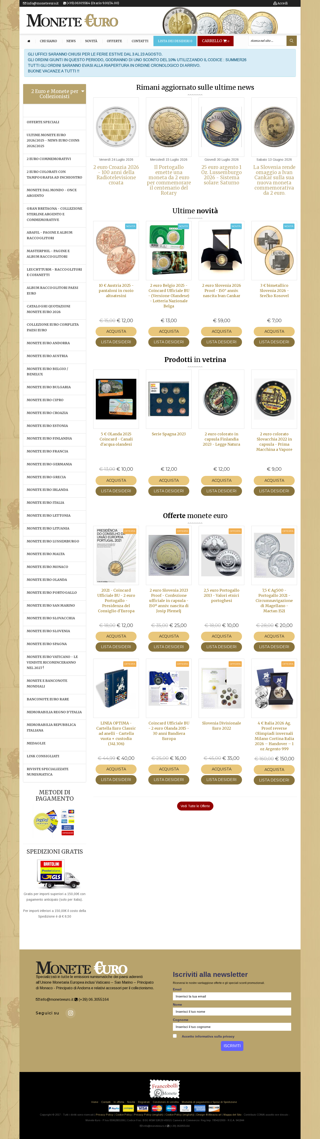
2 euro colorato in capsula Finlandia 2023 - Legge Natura (221, 439)
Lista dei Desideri (175, 41)
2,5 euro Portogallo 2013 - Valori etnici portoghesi (221, 595)
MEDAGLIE (36, 743)
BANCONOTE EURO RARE (48, 699)
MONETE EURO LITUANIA (48, 528)
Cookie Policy (123, 1114)
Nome (177, 1004)
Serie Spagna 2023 (169, 434)
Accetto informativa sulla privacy (207, 1036)
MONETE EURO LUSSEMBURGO (53, 541)
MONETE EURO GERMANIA (49, 464)
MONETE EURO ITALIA (45, 502)
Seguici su (48, 1013)
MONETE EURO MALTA (46, 554)
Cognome (180, 1020)
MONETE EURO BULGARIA (49, 387)
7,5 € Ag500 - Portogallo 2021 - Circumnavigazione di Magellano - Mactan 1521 (274, 600)
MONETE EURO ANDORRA (48, 343)
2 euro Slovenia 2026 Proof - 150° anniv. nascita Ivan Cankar (221, 290)
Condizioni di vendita (166, 1102)
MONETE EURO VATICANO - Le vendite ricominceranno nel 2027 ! (52, 662)
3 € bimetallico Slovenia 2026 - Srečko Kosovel (274, 290)
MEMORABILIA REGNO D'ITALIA (54, 712)
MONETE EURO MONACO (47, 567)
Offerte (114, 41)
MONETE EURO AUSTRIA (47, 356)
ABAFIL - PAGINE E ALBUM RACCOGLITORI (49, 235)
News (71, 41)
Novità (91, 41)
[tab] (54, 94)
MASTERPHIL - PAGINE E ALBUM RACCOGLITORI (48, 254)
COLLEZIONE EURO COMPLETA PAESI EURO (53, 327)
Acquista (116, 331)
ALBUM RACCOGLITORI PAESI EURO (52, 290)
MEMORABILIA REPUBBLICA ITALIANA (51, 727)
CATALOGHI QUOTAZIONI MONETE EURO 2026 (48, 309)
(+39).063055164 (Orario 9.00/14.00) (92, 3)
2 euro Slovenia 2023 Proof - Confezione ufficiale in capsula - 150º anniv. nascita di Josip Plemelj (169, 600)
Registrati (144, 1102)
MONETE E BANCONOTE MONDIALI (47, 683)
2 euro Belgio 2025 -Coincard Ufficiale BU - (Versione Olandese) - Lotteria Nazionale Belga (168, 295)
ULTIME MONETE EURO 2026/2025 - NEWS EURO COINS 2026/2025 (53, 140)
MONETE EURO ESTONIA (47, 426)
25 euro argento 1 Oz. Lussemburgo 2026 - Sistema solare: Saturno (221, 175)
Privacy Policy (104, 1114)
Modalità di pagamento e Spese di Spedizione (209, 1102)
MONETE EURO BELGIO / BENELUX (47, 372)
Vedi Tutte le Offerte (195, 806)
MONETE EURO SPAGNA (47, 644)
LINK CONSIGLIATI (43, 756)
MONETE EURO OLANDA (47, 580)
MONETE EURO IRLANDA (47, 490)
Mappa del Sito (232, 1114)
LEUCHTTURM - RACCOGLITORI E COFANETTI (54, 272)
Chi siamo (48, 41)
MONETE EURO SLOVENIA (48, 631)
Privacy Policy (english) (148, 1114)
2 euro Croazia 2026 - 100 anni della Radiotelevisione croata (116, 175)
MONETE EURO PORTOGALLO (52, 592)
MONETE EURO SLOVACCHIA (51, 618)
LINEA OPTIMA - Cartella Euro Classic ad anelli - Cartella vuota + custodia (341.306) (116, 733)
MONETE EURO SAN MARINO (51, 605)
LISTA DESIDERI (116, 342)
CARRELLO (215, 41)
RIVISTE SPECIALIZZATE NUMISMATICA (47, 772)
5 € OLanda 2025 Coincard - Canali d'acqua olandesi (116, 439)
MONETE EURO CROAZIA (47, 413)
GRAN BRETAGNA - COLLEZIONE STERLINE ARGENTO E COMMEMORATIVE (54, 214)
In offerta (119, 1102)
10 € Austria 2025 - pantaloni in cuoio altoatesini (116, 290)
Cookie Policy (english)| (179, 1114)
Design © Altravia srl (208, 1114)
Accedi (282, 3)
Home (94, 1102)
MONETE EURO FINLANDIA (49, 438)
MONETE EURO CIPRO (45, 400)
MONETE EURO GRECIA (46, 477)
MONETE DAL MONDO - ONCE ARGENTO (52, 193)
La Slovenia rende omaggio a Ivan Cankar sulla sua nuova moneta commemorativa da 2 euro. (274, 180)
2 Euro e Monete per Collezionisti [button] (54, 93)
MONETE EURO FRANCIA (47, 451)
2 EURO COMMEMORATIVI (49, 159)
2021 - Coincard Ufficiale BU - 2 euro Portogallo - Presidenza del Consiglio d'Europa (116, 600)
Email (177, 989)
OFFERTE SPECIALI (43, 122)
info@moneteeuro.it (42, 3)
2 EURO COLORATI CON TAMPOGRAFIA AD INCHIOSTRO (54, 174)
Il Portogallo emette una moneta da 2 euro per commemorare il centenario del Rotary (169, 180)
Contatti (140, 41)
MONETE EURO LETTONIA (49, 515)
